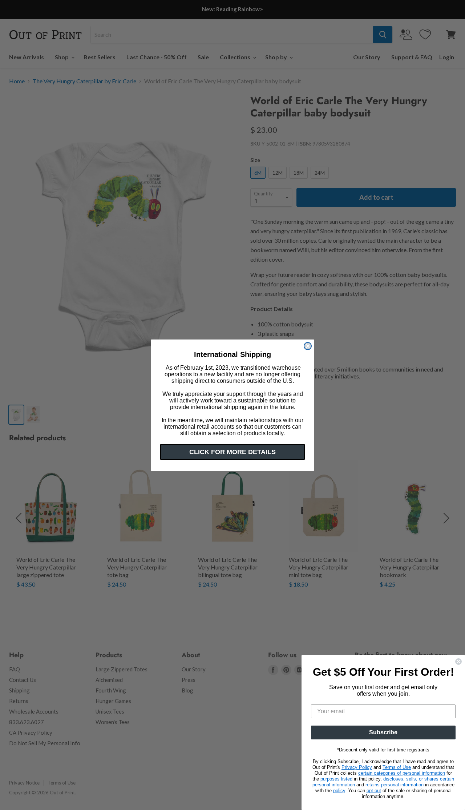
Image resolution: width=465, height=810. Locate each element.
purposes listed (336, 779)
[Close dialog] (307, 346)
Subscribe (383, 732)
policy (339, 790)
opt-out (374, 790)
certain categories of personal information (401, 773)
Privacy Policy (356, 767)
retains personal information (394, 784)
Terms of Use (397, 767)
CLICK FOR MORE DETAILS (232, 452)
